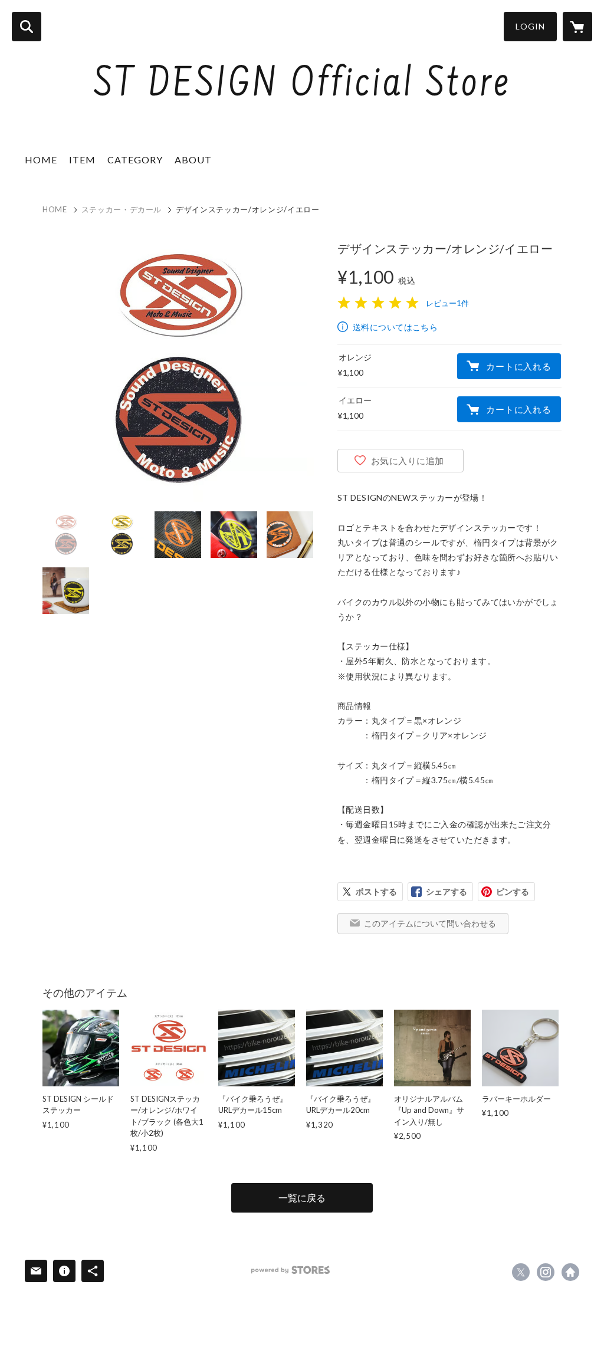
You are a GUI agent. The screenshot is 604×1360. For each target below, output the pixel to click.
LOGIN (530, 26)
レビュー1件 (447, 303)
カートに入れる (518, 366)
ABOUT (193, 159)
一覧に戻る (302, 1197)
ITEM (82, 159)
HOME (41, 159)
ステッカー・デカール (121, 209)
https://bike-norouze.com (570, 1272)
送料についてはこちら (395, 327)
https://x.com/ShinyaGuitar (521, 1272)
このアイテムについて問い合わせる (430, 923)
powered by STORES (290, 1270)
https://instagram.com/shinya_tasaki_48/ (545, 1272)
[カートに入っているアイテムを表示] (577, 26)
